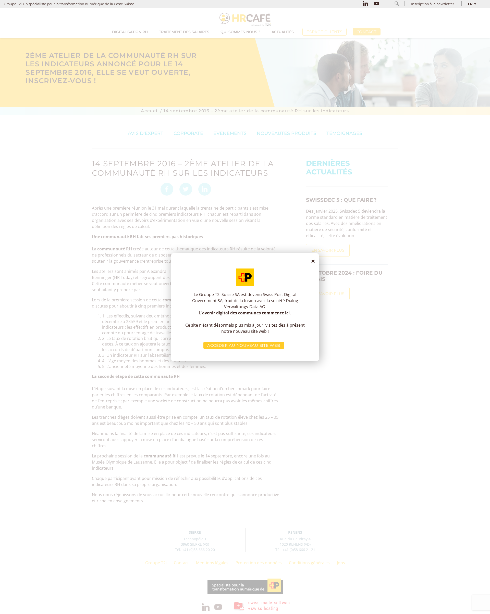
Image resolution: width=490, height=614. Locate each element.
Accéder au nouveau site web (243, 345)
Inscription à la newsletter (432, 4)
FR (470, 4)
